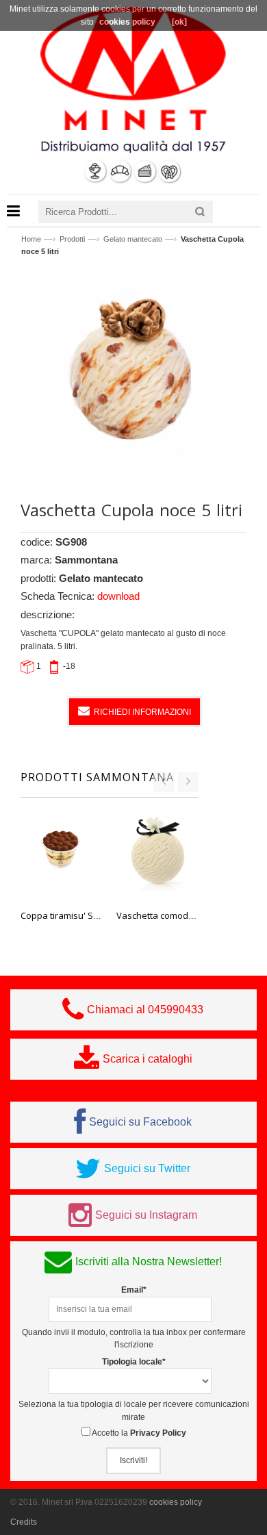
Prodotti (72, 239)
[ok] (179, 22)
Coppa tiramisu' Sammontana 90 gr (93, 915)
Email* (134, 1290)
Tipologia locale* (134, 1362)
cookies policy (175, 1502)
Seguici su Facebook (140, 1122)
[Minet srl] (133, 68)
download (118, 596)
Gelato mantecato (132, 239)
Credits (23, 1522)
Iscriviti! (133, 1460)
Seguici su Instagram (146, 1215)
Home (31, 239)
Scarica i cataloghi (147, 1059)
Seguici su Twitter (147, 1168)
